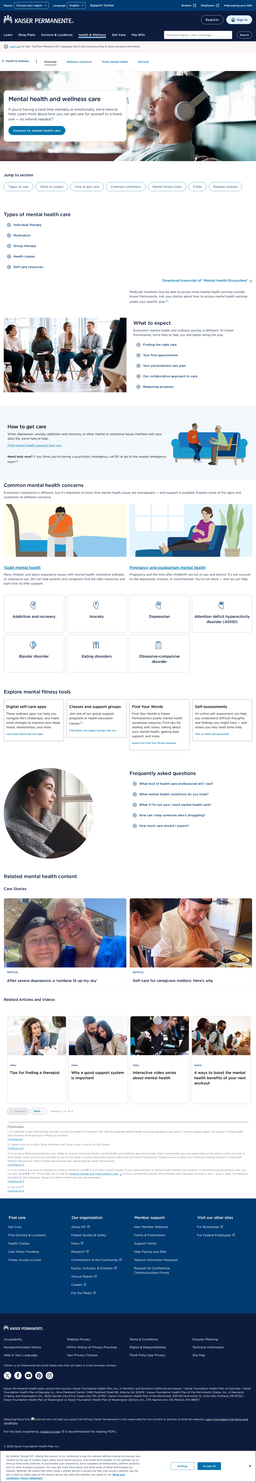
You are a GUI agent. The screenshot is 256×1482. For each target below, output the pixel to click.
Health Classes (18, 1243)
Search (244, 34)
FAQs (197, 187)
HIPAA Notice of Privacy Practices (92, 1347)
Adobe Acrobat (50, 1431)
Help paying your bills (238, 5)
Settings (182, 1466)
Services (143, 61)
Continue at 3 (15, 1164)
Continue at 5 (15, 1190)
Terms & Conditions (143, 1339)
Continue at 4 (15, 1181)
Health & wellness (17, 61)
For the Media (81, 1293)
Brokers (186, 5)
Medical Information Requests (156, 1260)
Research (78, 1251)
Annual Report (82, 1276)
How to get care (87, 187)
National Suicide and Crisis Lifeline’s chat (94, 1173)
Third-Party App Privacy (147, 1355)
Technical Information (208, 1347)
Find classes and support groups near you (92, 730)
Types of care (18, 187)
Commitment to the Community (94, 1260)
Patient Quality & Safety (88, 1235)
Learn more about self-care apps (24, 734)
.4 (16, 461)
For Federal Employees (214, 1235)
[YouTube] (28, 1375)
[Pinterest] (39, 1375)
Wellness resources (79, 61)
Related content (225, 187)
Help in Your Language (20, 1355)
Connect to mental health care (37, 130)
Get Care (119, 35)
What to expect (51, 187)
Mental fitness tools (167, 187)
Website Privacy (78, 1339)
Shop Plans (26, 35)
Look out (15, 46)
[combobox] (198, 35)
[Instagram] (49, 1375)
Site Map (198, 1355)
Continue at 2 (15, 1148)
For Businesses (208, 1227)
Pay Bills (138, 35)
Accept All (209, 1466)
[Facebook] (18, 1375)
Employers (208, 5)
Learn (8, 35)
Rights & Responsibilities (147, 1347)
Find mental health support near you (34, 445)
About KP (78, 1227)
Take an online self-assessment (212, 734)
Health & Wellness (92, 35)
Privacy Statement (31, 1478)
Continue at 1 (15, 1139)
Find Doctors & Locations (27, 1235)
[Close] (250, 1466)
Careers (76, 1285)
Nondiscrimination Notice (22, 1347)
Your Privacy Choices (82, 1355)
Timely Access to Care (24, 1260)
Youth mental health (115, 61)
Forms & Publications (149, 1235)
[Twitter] (7, 1375)
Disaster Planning (205, 1339)
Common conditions (126, 187)
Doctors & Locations (57, 35)
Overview (50, 61)
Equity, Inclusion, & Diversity (92, 1268)
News (75, 1243)
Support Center (102, 5)
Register (212, 20)
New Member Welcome (151, 1227)
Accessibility (13, 1339)
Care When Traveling (23, 1251)
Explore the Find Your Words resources (154, 743)
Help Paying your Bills (150, 1251)
